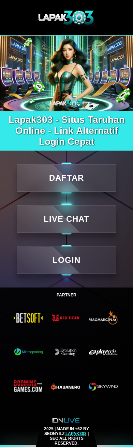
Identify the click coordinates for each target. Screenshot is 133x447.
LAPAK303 (76, 433)
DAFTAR (66, 177)
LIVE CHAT (66, 219)
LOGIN (66, 260)
